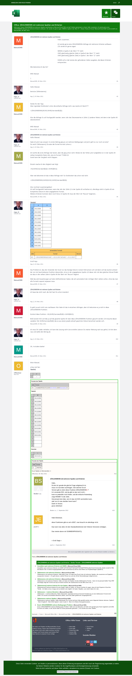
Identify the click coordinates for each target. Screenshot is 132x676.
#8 (117, 301)
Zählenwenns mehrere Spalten (46, 598)
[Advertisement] (43, 49)
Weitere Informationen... (71, 671)
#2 (117, 96)
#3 (117, 129)
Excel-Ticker (90, 626)
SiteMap (89, 628)
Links (88, 630)
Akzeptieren (60, 671)
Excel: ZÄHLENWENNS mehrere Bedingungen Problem (54, 605)
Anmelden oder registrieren (21, 2)
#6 (117, 264)
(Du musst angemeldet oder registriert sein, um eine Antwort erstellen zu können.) (91, 552)
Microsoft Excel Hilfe (100, 29)
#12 (115, 473)
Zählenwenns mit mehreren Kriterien (48, 572)
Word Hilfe (72, 626)
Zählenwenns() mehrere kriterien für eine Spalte (52, 585)
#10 (117, 339)
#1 (117, 81)
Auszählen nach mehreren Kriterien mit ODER (51, 566)
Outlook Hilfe (73, 634)
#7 (117, 284)
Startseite (105, 16)
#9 (117, 324)
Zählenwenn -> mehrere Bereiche (47, 592)
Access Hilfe (72, 632)
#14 (113, 545)
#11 (117, 356)
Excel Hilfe (72, 628)
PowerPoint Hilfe (74, 630)
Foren (113, 16)
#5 (117, 197)
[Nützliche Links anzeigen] (115, 613)
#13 (113, 510)
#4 (117, 147)
